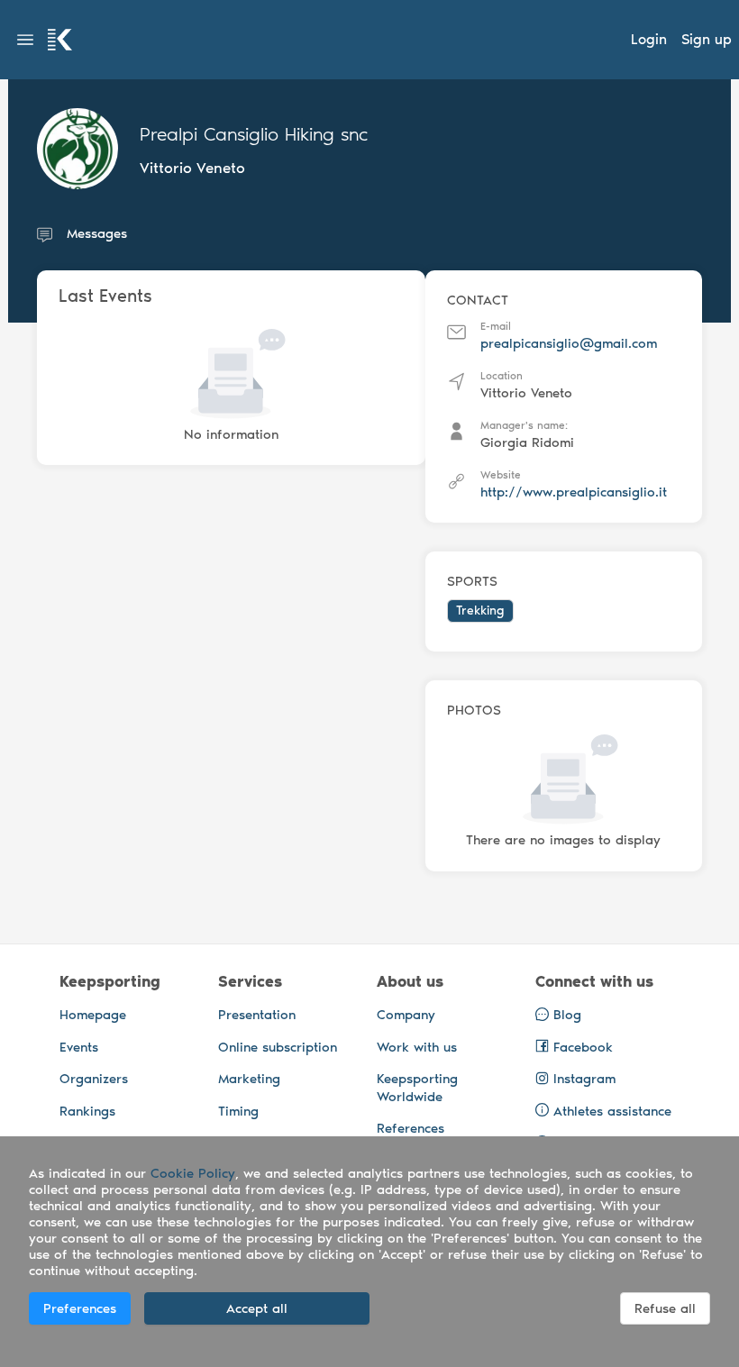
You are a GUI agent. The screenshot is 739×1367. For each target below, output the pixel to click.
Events (78, 1047)
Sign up (706, 39)
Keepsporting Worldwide (417, 1088)
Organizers (93, 1079)
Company (406, 1015)
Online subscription (277, 1047)
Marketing (249, 1079)
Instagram (582, 1079)
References (410, 1128)
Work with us (417, 1047)
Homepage (92, 1015)
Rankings (87, 1111)
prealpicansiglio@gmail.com (568, 343)
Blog (565, 1015)
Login (649, 39)
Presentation (257, 1015)
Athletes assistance (612, 1111)
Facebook (581, 1047)
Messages (97, 233)
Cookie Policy (193, 1173)
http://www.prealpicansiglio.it (573, 492)
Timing (238, 1111)
